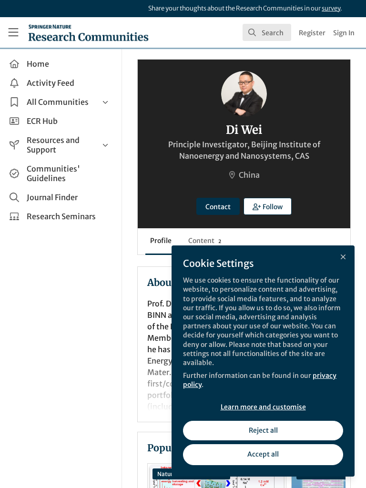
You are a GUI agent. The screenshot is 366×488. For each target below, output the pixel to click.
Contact (218, 207)
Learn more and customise (263, 407)
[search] (267, 32)
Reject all (263, 430)
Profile (161, 240)
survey (331, 8)
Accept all (263, 454)
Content (204, 240)
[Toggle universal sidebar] (13, 32)
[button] (268, 206)
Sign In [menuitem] (344, 33)
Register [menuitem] (312, 33)
